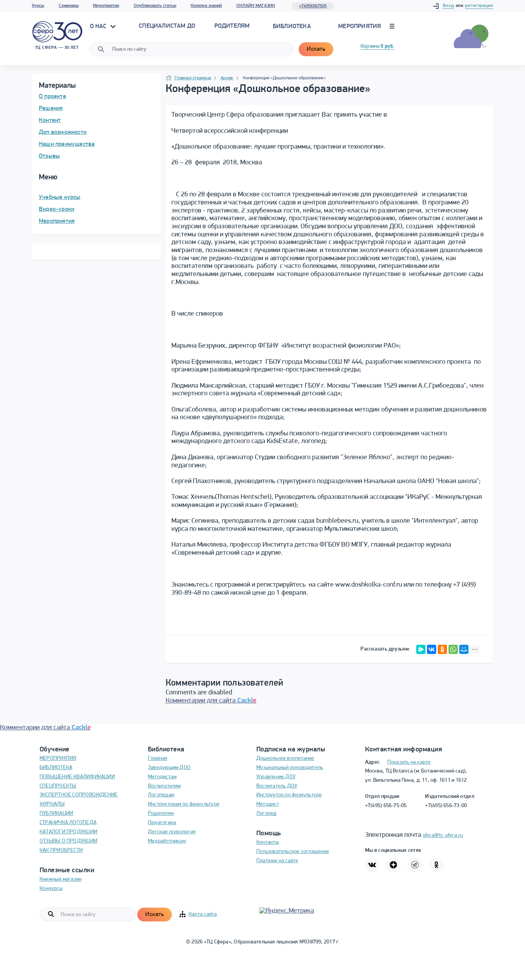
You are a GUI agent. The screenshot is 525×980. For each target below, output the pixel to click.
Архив (227, 78)
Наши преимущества (67, 144)
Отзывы (49, 156)
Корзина (377, 46)
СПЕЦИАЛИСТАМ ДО (167, 26)
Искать (316, 49)
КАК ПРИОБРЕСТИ (61, 850)
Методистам (162, 777)
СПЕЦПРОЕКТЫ (58, 786)
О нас (99, 26)
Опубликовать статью (155, 5)
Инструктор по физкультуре (289, 795)
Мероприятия (106, 5)
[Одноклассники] (442, 649)
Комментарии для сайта (211, 700)
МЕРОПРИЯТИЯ (58, 758)
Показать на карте (409, 762)
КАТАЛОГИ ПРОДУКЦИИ (68, 832)
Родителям (161, 813)
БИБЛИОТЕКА (56, 768)
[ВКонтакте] (431, 649)
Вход (448, 5)
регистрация (479, 5)
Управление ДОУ (276, 777)
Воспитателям (164, 786)
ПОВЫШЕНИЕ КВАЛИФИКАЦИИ (77, 777)
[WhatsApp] (453, 649)
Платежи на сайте (277, 861)
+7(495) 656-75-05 (386, 806)
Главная (158, 758)
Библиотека (292, 26)
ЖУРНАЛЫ (52, 804)
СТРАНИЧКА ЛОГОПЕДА (68, 823)
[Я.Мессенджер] (420, 649)
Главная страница (192, 78)
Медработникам (167, 841)
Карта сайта (203, 914)
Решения (51, 108)
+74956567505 (313, 6)
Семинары (69, 5)
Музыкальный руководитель (289, 768)
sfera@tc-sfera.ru (443, 835)
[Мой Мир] (464, 649)
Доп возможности (62, 132)
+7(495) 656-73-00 (446, 806)
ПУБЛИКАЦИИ (56, 813)
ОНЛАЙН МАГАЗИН (255, 5)
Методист (267, 804)
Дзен (393, 865)
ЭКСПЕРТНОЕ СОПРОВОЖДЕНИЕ (79, 795)
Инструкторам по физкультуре (183, 804)
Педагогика (162, 823)
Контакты (267, 842)
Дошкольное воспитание (285, 758)
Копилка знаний (206, 5)
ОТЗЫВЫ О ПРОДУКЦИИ (68, 841)
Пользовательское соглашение (292, 852)
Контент (50, 120)
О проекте (52, 97)
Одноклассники (437, 865)
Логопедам (161, 795)
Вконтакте (372, 865)
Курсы (38, 5)
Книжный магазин (60, 879)
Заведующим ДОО (169, 768)
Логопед (266, 813)
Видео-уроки (56, 209)
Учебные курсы (60, 197)
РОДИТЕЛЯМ (232, 26)
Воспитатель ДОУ (276, 786)
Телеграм (415, 865)
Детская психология (172, 832)
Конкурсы (51, 888)
